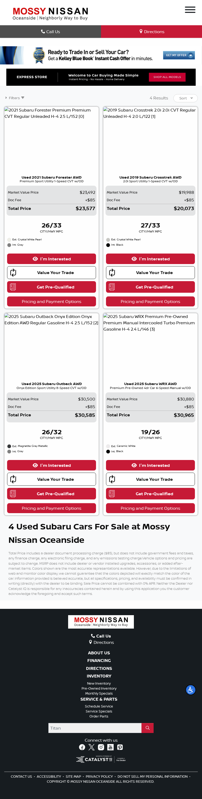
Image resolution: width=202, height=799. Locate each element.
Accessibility (49, 776)
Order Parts (98, 716)
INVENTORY (99, 676)
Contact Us (22, 776)
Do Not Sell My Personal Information (153, 776)
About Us (99, 653)
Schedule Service (99, 706)
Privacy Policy (100, 776)
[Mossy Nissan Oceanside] (50, 13)
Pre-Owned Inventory (99, 688)
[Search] (148, 728)
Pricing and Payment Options (51, 301)
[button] (190, 690)
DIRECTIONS (99, 668)
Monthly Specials (99, 693)
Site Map (74, 776)
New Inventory (99, 683)
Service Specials (99, 711)
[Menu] (190, 10)
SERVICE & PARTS (98, 699)
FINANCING (99, 660)
